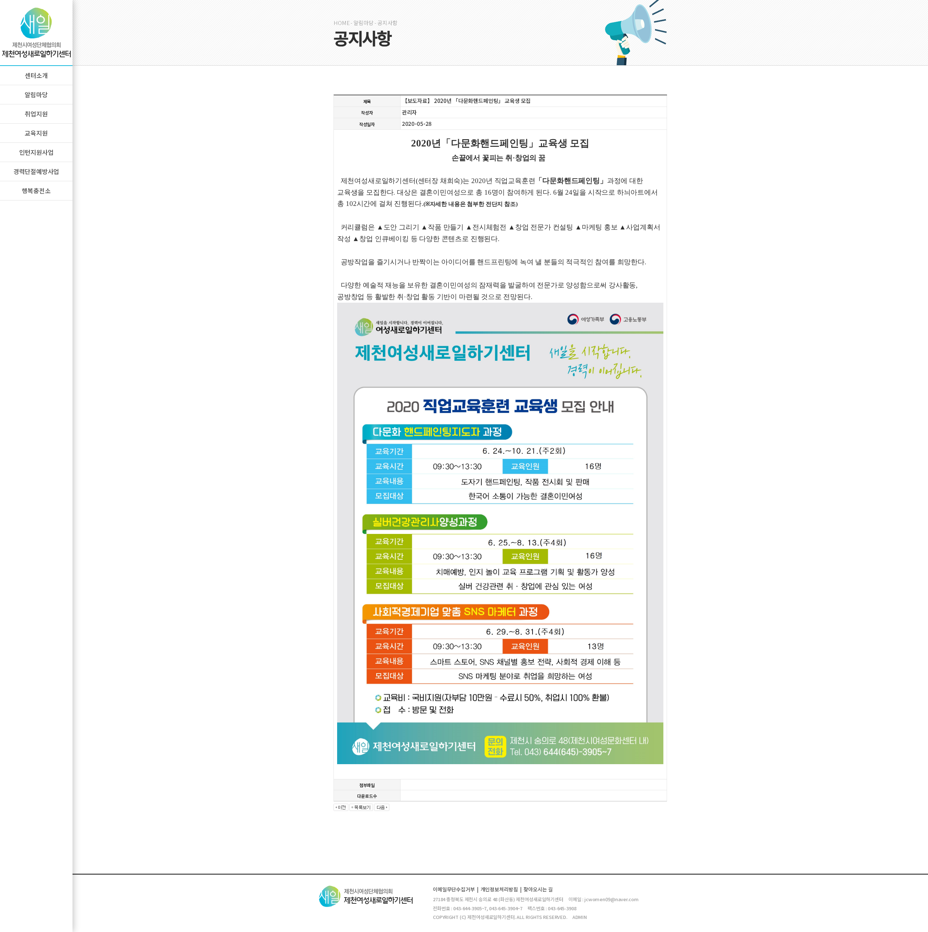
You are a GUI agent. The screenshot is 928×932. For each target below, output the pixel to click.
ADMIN (579, 917)
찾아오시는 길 (537, 889)
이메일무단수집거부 (454, 889)
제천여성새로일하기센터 (36, 32)
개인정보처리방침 (499, 889)
